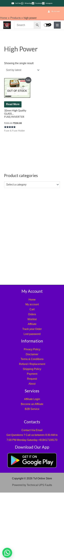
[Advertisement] (32, 235)
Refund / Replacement (32, 364)
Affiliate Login (32, 399)
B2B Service (32, 409)
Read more (13, 104)
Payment (32, 373)
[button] (7, 553)
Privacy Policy (32, 349)
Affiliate (32, 324)
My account (32, 304)
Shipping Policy (32, 369)
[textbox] (30, 184)
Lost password (32, 334)
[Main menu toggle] (57, 25)
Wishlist (32, 319)
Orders (32, 314)
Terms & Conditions (32, 359)
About (32, 383)
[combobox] (32, 184)
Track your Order (32, 329)
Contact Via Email (32, 430)
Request (32, 378)
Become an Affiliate (32, 404)
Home (32, 299)
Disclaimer (32, 354)
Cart (32, 309)
